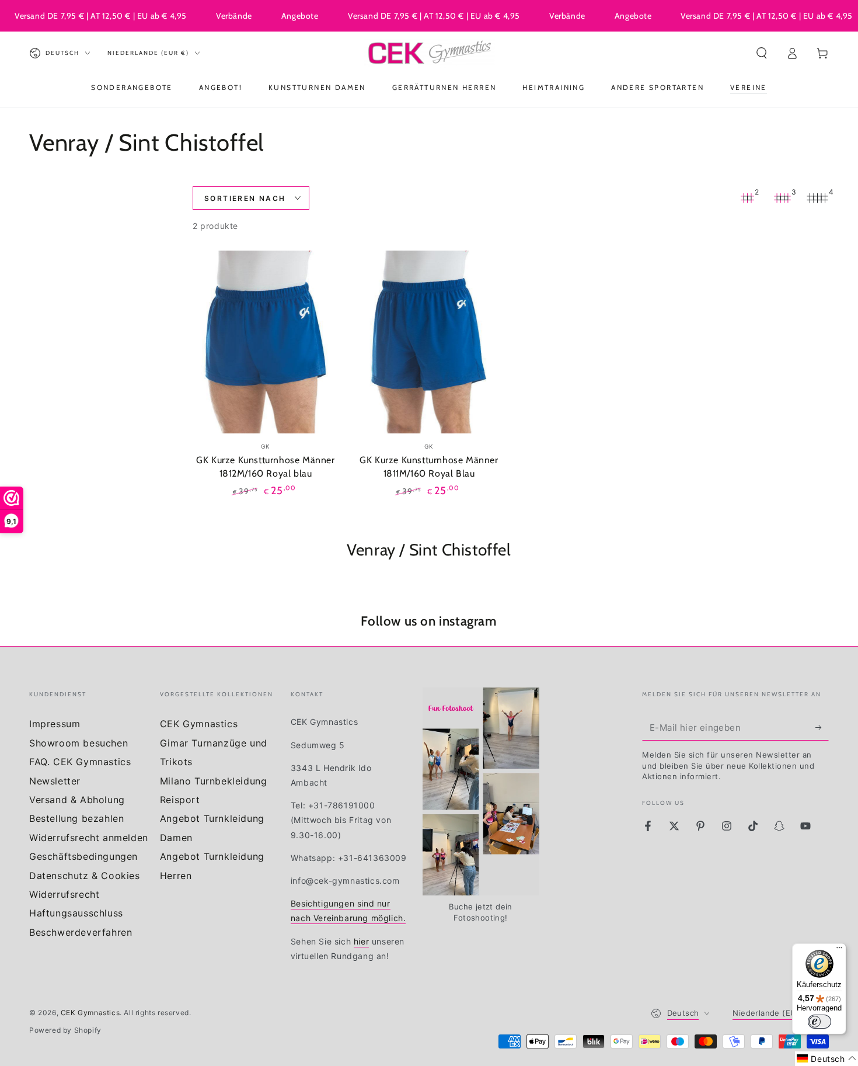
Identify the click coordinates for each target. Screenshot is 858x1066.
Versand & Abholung (77, 799)
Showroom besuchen (78, 743)
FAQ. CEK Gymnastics (80, 762)
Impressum (54, 724)
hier (361, 941)
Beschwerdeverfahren (80, 932)
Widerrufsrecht (64, 894)
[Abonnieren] (822, 727)
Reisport (180, 799)
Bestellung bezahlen (76, 818)
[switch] (819, 1022)
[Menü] (839, 950)
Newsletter (55, 781)
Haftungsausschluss (76, 913)
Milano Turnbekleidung (213, 781)
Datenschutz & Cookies (84, 875)
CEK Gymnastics (199, 724)
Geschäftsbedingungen (83, 856)
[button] (762, 53)
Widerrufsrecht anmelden (88, 837)
